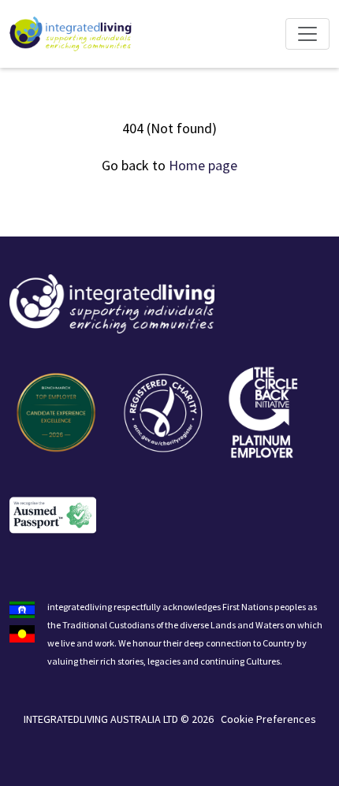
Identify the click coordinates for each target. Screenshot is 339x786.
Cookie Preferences (268, 719)
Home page (203, 165)
